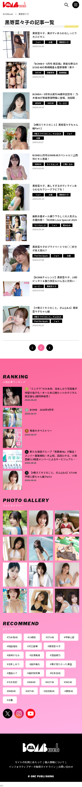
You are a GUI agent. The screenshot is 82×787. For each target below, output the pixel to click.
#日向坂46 (49, 691)
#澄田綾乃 (55, 655)
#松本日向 (55, 673)
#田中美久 (35, 664)
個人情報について (54, 762)
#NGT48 (49, 682)
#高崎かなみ (13, 655)
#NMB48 (11, 691)
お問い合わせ (65, 766)
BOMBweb (8, 13)
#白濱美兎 (35, 655)
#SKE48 (68, 682)
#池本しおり (13, 664)
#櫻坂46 (68, 691)
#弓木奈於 (12, 682)
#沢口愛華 (32, 646)
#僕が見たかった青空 (61, 664)
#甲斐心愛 (69, 637)
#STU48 (50, 637)
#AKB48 (31, 682)
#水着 (10, 700)
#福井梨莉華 (33, 673)
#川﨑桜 (32, 637)
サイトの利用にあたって (28, 762)
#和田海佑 (12, 646)
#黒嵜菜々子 (54, 646)
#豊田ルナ (12, 673)
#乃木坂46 (12, 637)
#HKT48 (30, 691)
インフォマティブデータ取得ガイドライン (32, 766)
